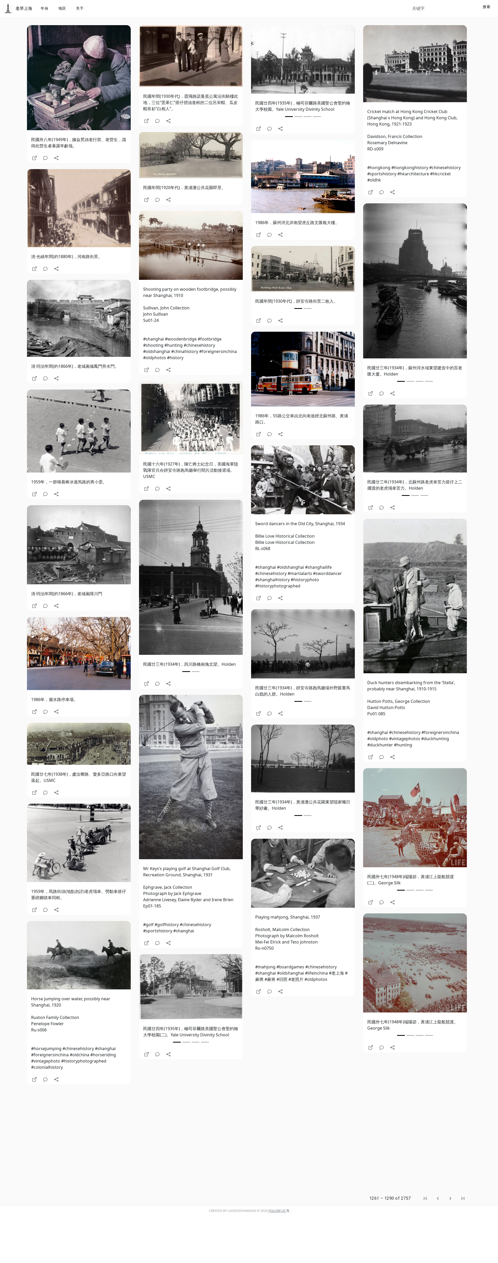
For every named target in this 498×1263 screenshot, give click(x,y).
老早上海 (24, 8)
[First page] (425, 1198)
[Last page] (463, 1198)
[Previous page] (438, 1198)
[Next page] (450, 1198)
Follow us (277, 1211)
